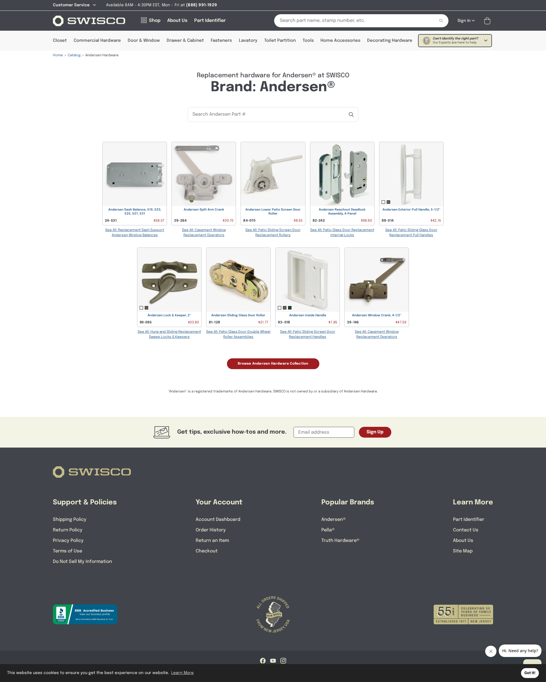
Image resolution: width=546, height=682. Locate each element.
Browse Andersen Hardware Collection (273, 363)
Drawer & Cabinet (185, 40)
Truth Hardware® (340, 540)
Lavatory (248, 40)
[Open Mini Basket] (488, 20)
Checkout (207, 551)
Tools (308, 40)
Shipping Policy (69, 519)
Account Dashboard (218, 519)
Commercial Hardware (97, 40)
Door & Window (144, 40)
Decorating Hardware (389, 40)
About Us (463, 540)
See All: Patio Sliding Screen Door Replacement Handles (307, 334)
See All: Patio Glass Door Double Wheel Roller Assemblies (238, 334)
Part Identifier (468, 519)
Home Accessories (340, 40)
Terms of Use (67, 551)
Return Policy (67, 530)
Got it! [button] (529, 673)
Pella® (328, 530)
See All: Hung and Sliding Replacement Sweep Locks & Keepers (169, 334)
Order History (211, 530)
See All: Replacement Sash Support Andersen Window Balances (134, 232)
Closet (60, 40)
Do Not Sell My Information (82, 561)
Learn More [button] (182, 673)
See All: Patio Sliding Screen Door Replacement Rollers (273, 232)
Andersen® (333, 519)
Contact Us (465, 530)
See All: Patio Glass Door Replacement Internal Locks (342, 232)
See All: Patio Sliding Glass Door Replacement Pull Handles (411, 232)
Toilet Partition (280, 40)
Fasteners (221, 40)
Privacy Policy (68, 540)
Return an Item (212, 540)
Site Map (463, 551)
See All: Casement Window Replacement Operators (204, 232)
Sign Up (375, 432)
